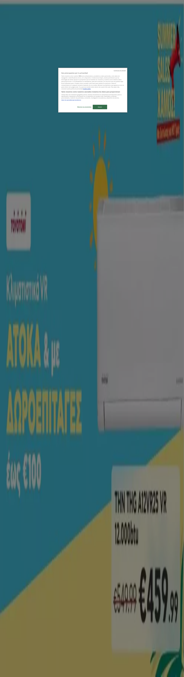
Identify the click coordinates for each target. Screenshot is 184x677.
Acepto (100, 107)
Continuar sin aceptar (120, 70)
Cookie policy (87, 89)
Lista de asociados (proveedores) (71, 100)
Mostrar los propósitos (84, 107)
